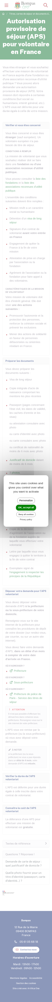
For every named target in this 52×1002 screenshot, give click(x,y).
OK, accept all (26, 507)
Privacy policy (26, 519)
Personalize (26, 500)
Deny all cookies (26, 514)
